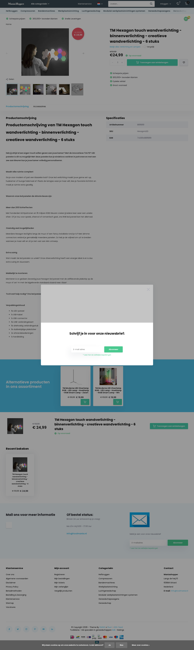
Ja (109, 645)
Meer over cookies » (141, 645)
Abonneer (113, 349)
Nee (121, 645)
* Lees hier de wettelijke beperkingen (97, 355)
